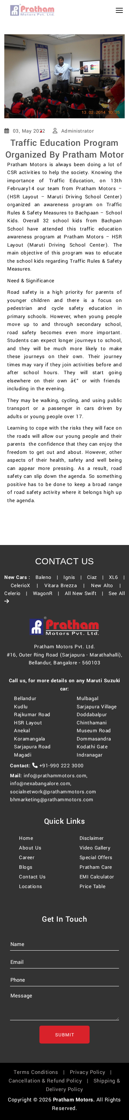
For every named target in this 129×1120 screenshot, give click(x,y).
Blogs (26, 867)
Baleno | (48, 577)
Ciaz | (97, 577)
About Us (30, 847)
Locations (30, 886)
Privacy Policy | (92, 1072)
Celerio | (17, 593)
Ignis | (74, 577)
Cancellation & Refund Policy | (50, 1081)
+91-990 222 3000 (61, 765)
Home (26, 838)
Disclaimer (92, 838)
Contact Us (32, 876)
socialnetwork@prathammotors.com (53, 791)
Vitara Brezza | (66, 585)
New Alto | (108, 585)
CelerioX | (27, 585)
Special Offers (96, 857)
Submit (64, 1035)
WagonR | (48, 593)
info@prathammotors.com (55, 775)
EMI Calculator (97, 876)
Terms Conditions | (41, 1072)
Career (26, 857)
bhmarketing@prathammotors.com (52, 799)
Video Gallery (95, 847)
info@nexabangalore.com (40, 783)
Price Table (93, 886)
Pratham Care (96, 867)
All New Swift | (86, 593)
